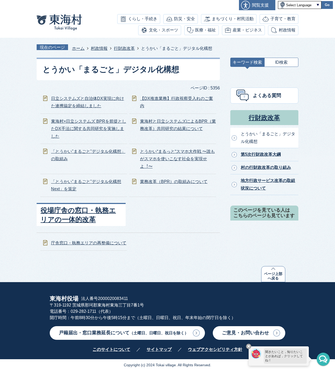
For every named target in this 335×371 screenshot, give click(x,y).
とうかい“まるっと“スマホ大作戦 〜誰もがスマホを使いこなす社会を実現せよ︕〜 (177, 159)
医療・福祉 (205, 30)
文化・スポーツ (163, 30)
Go (327, 5)
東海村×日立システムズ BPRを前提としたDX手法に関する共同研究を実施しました (88, 129)
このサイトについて (111, 349)
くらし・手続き (142, 19)
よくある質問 (267, 95)
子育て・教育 (282, 19)
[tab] (247, 63)
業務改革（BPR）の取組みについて (174, 181)
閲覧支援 (260, 5)
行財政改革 (124, 48)
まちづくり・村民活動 (233, 19)
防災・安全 (184, 19)
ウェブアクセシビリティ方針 (215, 349)
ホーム (78, 48)
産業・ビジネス (247, 30)
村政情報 (287, 30)
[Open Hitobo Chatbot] (323, 359)
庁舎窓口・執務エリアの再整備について (88, 243)
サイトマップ (159, 349)
